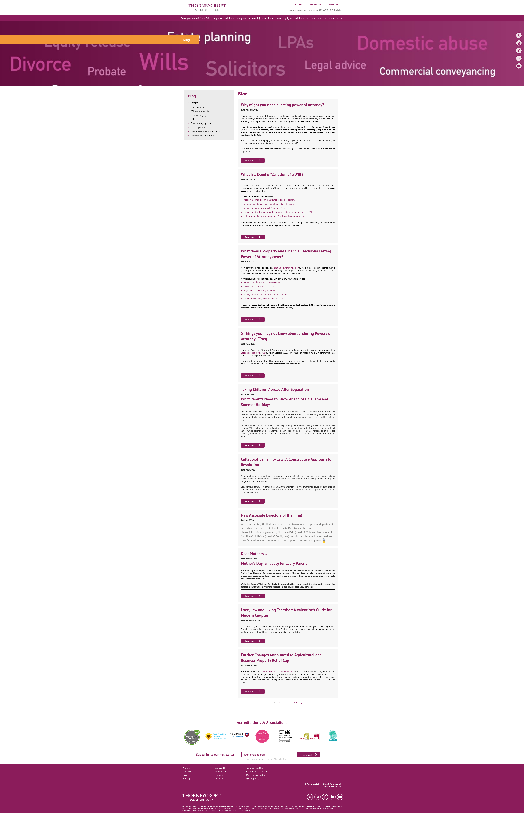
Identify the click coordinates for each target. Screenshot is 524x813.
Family (194, 102)
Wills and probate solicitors (220, 18)
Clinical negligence (201, 123)
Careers (339, 18)
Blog (192, 95)
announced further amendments (277, 671)
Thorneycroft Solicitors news (206, 131)
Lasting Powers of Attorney (253, 352)
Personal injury (198, 115)
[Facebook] (519, 51)
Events (186, 775)
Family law (241, 18)
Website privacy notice (256, 771)
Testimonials (315, 4)
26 (295, 703)
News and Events (325, 18)
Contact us (333, 4)
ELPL (193, 119)
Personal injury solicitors (260, 18)
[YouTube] (519, 66)
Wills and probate (200, 111)
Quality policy (252, 778)
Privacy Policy (279, 759)
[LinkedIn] (519, 59)
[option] (192, 736)
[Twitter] (519, 36)
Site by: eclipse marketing (332, 786)
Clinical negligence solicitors (289, 18)
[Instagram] (519, 43)
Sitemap (186, 778)
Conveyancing (198, 106)
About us (298, 4)
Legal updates (198, 127)
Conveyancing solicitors (193, 18)
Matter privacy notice (255, 775)
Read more (249, 160)
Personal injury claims (202, 135)
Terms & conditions (255, 768)
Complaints (220, 778)
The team (310, 18)
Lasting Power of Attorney (286, 267)
